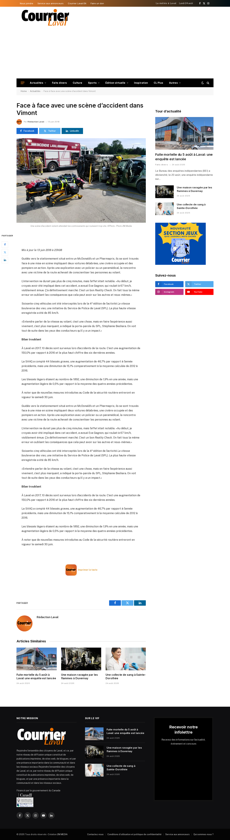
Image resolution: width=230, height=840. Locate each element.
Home (24, 91)
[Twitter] (5, 252)
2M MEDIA (62, 834)
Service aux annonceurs (50, 3)
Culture (77, 82)
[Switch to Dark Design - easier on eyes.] (203, 82)
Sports (92, 82)
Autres (173, 82)
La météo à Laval (166, 3)
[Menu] (22, 83)
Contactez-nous (95, 834)
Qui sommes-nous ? (203, 834)
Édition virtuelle (115, 82)
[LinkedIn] (5, 260)
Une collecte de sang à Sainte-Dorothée (126, 676)
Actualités (36, 82)
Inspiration (141, 82)
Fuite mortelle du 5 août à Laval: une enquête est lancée (36, 676)
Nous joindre (26, 3)
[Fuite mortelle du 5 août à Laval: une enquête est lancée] (37, 659)
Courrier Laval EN (77, 3)
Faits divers (59, 82)
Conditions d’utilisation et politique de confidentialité (134, 834)
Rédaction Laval (36, 122)
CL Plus (158, 82)
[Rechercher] (207, 83)
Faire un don (97, 3)
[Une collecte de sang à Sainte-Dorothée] (126, 659)
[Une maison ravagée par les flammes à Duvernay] (81, 659)
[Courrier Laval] (45, 17)
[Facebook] (5, 244)
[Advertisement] (115, 53)
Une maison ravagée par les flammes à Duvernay (79, 676)
